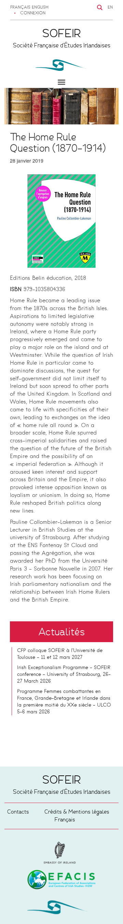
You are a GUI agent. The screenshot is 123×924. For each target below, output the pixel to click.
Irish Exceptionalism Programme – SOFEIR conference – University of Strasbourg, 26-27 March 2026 (64, 674)
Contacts (18, 812)
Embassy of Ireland (61, 880)
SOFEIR (61, 909)
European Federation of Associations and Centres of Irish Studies (61, 853)
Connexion (32, 13)
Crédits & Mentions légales (76, 812)
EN (110, 7)
